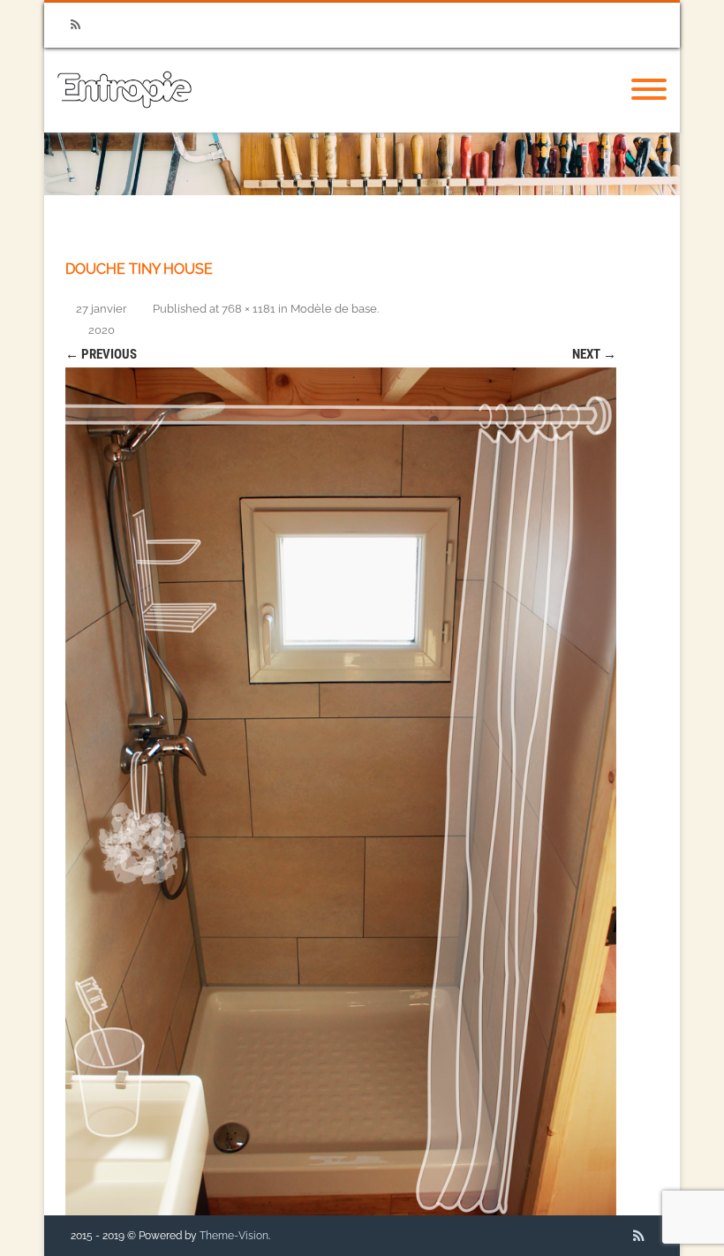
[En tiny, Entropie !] (124, 126)
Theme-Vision (234, 1236)
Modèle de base (333, 308)
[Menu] (649, 90)
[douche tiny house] (340, 791)
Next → (594, 354)
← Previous (101, 354)
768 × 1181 (248, 308)
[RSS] (75, 25)
